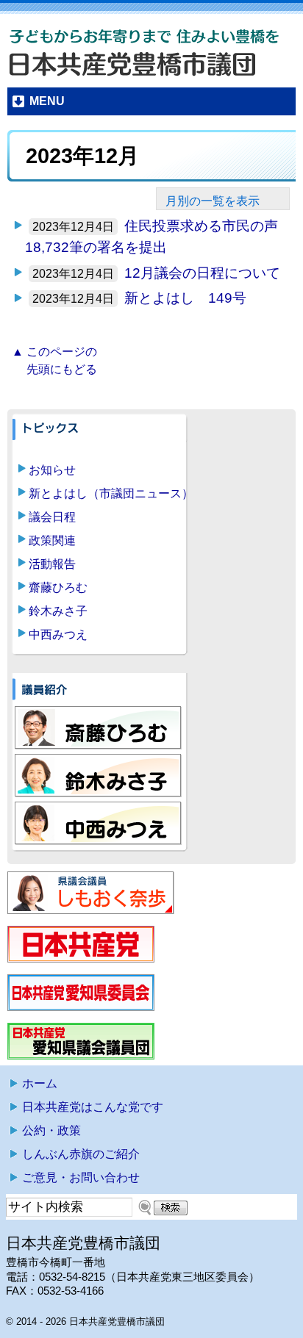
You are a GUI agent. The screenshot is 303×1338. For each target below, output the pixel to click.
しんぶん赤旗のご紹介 (81, 1154)
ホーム (39, 1083)
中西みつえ (58, 634)
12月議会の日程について (202, 273)
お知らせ (52, 470)
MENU (47, 101)
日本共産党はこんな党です (92, 1107)
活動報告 (52, 564)
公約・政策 (51, 1130)
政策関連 (52, 540)
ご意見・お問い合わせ (81, 1177)
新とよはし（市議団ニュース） (111, 493)
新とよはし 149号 (185, 298)
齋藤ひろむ (58, 587)
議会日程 (52, 517)
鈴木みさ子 (58, 611)
